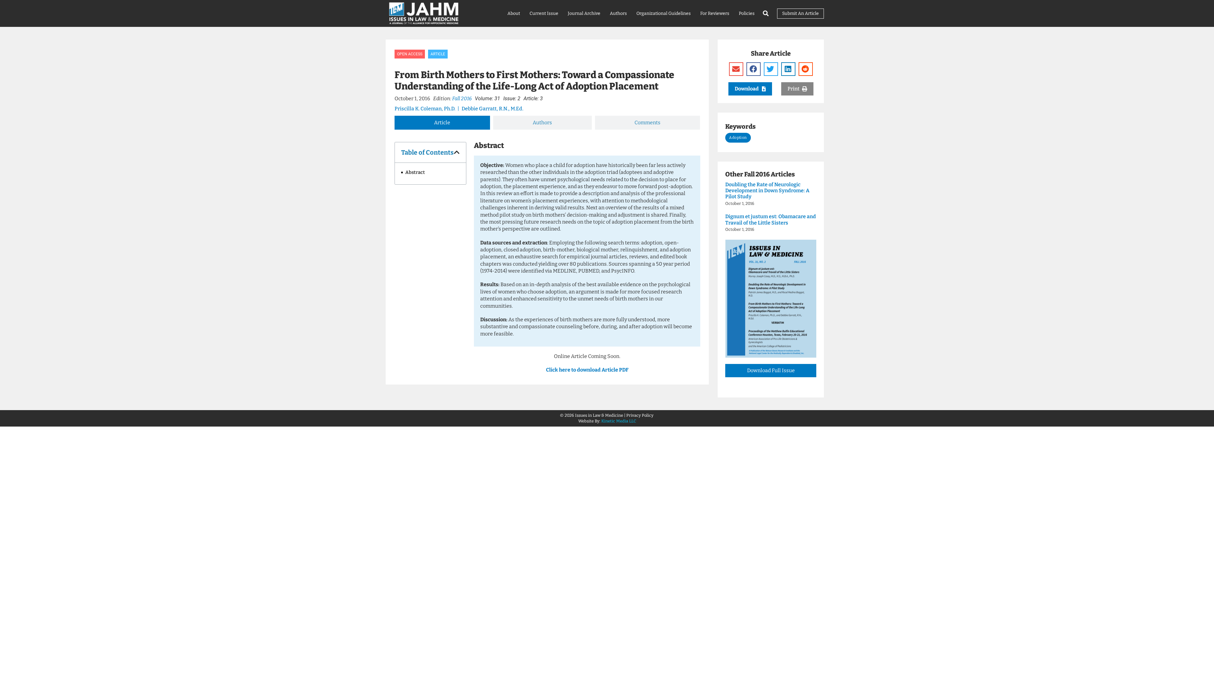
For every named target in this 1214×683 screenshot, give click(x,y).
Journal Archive (584, 13)
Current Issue (544, 13)
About (513, 13)
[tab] (442, 123)
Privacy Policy (640, 415)
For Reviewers (714, 13)
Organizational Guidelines (663, 13)
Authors (618, 13)
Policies (747, 13)
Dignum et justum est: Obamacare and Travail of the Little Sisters (770, 219)
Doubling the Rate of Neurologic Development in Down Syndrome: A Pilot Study (767, 191)
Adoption (738, 137)
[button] (457, 152)
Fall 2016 (462, 98)
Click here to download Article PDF (587, 370)
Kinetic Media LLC (618, 421)
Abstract (415, 172)
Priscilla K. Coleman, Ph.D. (425, 109)
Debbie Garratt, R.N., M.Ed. (492, 109)
